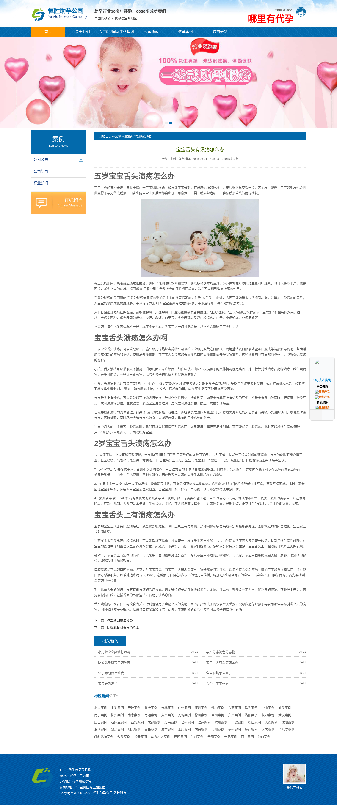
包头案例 (123, 737)
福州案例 (234, 729)
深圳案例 (201, 707)
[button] (166, 123)
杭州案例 (221, 722)
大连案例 (271, 722)
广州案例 (184, 707)
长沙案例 (268, 715)
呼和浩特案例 (103, 737)
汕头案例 (284, 707)
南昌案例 (201, 729)
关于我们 (82, 32)
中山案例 (268, 707)
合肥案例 (230, 737)
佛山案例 (217, 707)
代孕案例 (185, 32)
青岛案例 (150, 729)
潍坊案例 (117, 729)
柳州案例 (117, 715)
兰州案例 (197, 737)
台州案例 (187, 722)
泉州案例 (217, 729)
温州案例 (204, 722)
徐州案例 (201, 715)
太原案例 (184, 729)
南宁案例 (100, 715)
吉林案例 (167, 707)
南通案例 (150, 715)
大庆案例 (268, 729)
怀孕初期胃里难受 (120, 621)
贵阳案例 (213, 737)
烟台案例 (134, 729)
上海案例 (117, 707)
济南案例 (167, 729)
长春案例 (140, 737)
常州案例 (217, 715)
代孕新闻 (151, 32)
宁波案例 (237, 722)
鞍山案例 (254, 722)
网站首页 (105, 136)
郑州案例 (234, 715)
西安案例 (137, 722)
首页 (48, 32)
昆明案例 (180, 737)
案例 (118, 136)
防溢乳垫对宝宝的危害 (123, 628)
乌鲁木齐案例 (160, 737)
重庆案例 (150, 707)
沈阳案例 (288, 722)
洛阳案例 (251, 715)
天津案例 (134, 707)
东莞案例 (234, 707)
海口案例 (264, 737)
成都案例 (154, 722)
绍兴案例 (170, 722)
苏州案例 (167, 715)
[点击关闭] (329, 357)
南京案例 (134, 715)
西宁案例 (247, 737)
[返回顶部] (329, 415)
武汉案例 (284, 715)
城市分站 (220, 32)
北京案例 (100, 707)
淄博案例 (100, 729)
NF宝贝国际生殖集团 (117, 32)
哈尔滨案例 (286, 729)
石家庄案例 (119, 722)
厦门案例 (251, 729)
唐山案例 (100, 722)
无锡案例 (184, 715)
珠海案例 (251, 707)
